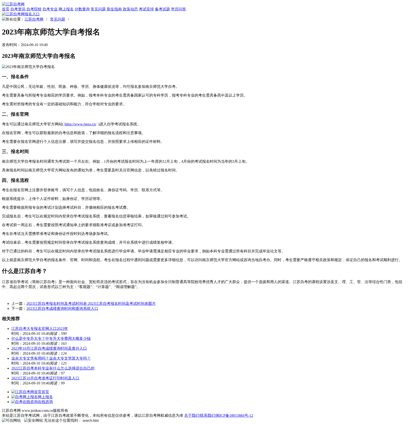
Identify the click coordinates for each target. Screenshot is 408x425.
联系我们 (207, 415)
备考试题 (162, 9)
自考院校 (34, 9)
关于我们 (191, 415)
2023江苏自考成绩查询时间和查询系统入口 (62, 308)
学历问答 (178, 9)
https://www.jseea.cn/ (80, 124)
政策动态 (130, 9)
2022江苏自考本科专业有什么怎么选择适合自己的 (52, 368)
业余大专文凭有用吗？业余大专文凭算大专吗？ (51, 358)
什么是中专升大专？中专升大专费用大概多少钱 (51, 338)
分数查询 (82, 9)
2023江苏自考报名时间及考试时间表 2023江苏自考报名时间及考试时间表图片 (91, 304)
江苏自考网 (34, 19)
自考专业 (50, 9)
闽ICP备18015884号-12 (234, 415)
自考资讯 (18, 9)
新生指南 (114, 9)
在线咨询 (45, 402)
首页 (5, 9)
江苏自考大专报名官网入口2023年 (39, 329)
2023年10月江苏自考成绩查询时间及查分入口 (49, 348)
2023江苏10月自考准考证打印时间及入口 (45, 378)
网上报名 (66, 9)
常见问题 (98, 9)
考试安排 (146, 9)
